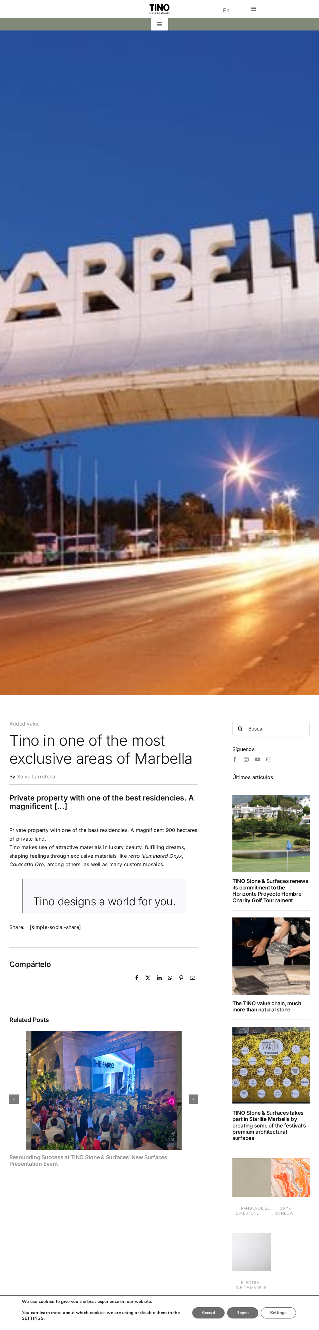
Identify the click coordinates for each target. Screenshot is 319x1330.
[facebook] (234, 759)
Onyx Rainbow (283, 1211)
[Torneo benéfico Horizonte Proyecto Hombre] (271, 798)
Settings (278, 1313)
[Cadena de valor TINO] (271, 920)
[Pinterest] (181, 985)
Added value (24, 724)
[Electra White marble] (251, 1237)
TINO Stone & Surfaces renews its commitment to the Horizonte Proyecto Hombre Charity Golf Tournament (270, 890)
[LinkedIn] (159, 985)
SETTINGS (33, 1318)
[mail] (268, 759)
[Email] (192, 985)
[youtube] (257, 759)
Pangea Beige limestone (253, 1211)
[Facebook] (136, 985)
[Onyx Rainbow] (290, 1162)
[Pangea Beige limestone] (251, 1162)
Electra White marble (251, 1285)
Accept (208, 1313)
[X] (148, 985)
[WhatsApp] (170, 985)
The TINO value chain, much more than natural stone (266, 1006)
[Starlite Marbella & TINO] (271, 1029)
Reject (242, 1313)
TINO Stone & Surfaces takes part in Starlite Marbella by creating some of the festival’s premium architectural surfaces (269, 1125)
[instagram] (246, 759)
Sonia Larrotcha (36, 776)
